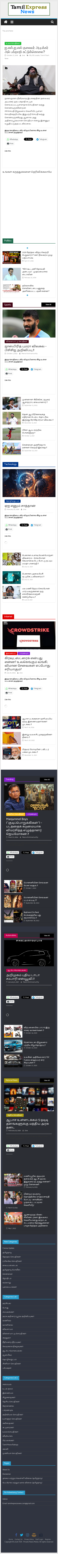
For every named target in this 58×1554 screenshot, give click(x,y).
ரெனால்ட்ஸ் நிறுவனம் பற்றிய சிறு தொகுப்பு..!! (35, 1044)
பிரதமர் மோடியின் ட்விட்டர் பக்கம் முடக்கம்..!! (35, 751)
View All (48, 304)
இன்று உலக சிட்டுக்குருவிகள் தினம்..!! (37, 736)
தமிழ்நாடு (7, 1252)
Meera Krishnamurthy (29, 353)
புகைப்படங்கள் (10, 1287)
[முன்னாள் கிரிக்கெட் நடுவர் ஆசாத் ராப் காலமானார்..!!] (12, 398)
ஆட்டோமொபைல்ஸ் (17, 970)
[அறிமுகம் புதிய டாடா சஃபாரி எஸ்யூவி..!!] (29, 941)
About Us (6, 1469)
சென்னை (8, 1274)
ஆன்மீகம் (7, 1355)
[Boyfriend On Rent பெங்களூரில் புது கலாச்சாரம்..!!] (13, 910)
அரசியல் (7, 1303)
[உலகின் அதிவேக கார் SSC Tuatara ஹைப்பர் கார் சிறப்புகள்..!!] (13, 1055)
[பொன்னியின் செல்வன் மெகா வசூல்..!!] (13, 881)
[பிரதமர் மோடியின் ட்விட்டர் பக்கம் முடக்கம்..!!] (12, 748)
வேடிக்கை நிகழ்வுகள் (13, 1346)
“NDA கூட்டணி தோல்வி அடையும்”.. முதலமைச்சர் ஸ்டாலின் (35, 259)
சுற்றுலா (7, 1337)
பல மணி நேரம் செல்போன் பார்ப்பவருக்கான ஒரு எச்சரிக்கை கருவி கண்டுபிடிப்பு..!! (36, 593)
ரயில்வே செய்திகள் (12, 1261)
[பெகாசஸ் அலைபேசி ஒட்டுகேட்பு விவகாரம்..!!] (12, 572)
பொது (5, 1307)
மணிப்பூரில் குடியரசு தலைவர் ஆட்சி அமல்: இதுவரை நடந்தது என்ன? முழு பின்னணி (37, 1180)
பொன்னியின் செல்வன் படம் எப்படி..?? (36, 899)
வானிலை (8, 1325)
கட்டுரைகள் (8, 1427)
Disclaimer (7, 1474)
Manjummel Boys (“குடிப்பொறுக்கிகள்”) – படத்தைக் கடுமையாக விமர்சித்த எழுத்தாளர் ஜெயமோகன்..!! (24, 827)
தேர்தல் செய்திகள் (12, 1256)
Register (48, 1539)
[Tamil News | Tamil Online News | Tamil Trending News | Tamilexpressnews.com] (6, 22)
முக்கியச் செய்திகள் (12, 1453)
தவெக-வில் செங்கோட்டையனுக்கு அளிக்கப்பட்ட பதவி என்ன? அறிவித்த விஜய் (35, 278)
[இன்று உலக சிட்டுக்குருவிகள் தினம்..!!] (12, 733)
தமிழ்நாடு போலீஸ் (11, 1269)
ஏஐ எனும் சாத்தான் (20, 505)
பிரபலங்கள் (8, 1440)
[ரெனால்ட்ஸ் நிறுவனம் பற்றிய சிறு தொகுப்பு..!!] (13, 1040)
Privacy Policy (29, 1539)
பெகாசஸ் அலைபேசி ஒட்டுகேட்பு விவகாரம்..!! (33, 575)
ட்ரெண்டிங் (24, 653)
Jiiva (23, 55)
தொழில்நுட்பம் (12, 501)
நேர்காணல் (8, 1406)
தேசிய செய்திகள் (15, 1115)
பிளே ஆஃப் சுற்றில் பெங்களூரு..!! (32, 432)
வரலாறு (7, 1282)
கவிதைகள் (8, 1423)
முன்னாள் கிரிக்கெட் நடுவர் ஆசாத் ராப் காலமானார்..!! (36, 401)
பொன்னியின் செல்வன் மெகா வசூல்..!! (36, 884)
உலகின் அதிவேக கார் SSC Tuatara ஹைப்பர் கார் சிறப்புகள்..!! (36, 1060)
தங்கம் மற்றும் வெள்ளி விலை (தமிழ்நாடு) (23, 1478)
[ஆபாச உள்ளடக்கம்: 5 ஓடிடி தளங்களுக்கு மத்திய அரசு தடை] (29, 1086)
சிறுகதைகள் (9, 1397)
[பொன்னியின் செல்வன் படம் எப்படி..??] (13, 896)
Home (11, 1539)
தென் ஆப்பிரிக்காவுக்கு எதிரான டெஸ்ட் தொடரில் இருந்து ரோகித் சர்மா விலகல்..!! (37, 417)
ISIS (30, 55)
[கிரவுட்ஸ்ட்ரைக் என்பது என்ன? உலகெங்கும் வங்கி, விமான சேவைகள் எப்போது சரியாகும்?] (29, 623)
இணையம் (11, 653)
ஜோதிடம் (7, 1278)
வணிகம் (7, 1320)
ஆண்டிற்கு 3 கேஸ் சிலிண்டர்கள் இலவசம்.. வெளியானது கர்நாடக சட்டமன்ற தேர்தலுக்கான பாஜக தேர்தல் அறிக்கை (36, 1220)
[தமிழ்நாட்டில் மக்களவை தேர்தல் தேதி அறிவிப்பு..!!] (12, 291)
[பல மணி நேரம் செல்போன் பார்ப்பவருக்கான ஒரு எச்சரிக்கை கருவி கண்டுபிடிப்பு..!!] (12, 587)
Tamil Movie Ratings (10, 1444)
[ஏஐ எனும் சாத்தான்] (29, 470)
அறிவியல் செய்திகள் (13, 1414)
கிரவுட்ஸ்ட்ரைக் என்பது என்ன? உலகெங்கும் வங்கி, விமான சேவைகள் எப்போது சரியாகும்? (27, 664)
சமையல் (7, 1384)
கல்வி (5, 1449)
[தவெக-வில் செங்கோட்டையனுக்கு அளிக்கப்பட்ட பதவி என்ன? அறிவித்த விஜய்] (12, 273)
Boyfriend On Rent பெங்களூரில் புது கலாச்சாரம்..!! (32, 915)
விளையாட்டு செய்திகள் (16, 341)
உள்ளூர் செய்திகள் (12, 1418)
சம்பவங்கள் (8, 1312)
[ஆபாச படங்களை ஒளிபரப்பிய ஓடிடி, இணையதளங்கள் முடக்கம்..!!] (12, 717)
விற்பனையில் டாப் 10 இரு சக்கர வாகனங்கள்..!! (37, 1029)
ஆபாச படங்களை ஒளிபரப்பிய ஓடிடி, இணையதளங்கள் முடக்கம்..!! (37, 721)
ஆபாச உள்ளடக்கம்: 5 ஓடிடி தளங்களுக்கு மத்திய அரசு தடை (27, 1124)
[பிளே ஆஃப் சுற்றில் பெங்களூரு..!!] (12, 429)
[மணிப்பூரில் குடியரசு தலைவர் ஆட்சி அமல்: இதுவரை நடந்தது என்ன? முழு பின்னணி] (13, 1174)
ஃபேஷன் (7, 1368)
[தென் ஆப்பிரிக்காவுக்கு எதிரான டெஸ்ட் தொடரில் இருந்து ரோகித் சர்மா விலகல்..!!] (12, 413)
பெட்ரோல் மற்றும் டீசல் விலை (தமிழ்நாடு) (22, 1482)
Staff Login (39, 1539)
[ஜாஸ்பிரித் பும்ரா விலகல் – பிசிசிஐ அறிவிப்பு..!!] (29, 311)
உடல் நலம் (8, 1388)
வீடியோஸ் (8, 1436)
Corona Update (8, 1248)
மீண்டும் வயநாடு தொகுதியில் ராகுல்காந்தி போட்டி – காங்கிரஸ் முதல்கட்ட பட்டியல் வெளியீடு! (37, 1199)
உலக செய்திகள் (13, 43)
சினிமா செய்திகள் (16, 814)
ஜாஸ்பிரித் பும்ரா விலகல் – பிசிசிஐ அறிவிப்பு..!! (26, 348)
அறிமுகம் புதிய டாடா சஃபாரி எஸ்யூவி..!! (23, 977)
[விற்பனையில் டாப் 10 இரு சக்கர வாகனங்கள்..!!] (13, 1026)
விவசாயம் (8, 1329)
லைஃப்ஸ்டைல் (10, 1265)
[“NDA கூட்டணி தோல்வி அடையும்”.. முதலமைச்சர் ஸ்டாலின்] (12, 257)
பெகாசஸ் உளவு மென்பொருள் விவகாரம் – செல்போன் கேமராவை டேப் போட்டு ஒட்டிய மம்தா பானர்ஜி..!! (37, 559)
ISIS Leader (36, 55)
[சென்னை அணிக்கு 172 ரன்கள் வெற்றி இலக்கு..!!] (12, 443)
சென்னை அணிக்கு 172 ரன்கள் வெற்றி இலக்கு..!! (34, 446)
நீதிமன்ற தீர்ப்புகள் (12, 1342)
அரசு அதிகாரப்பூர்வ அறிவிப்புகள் (18, 1316)
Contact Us (19, 1539)
